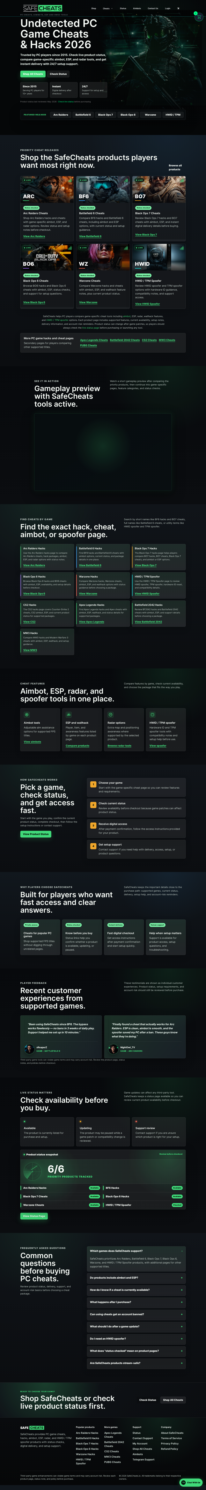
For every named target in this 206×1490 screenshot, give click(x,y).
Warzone (150, 114)
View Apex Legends (91, 621)
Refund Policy (169, 1448)
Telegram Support (143, 1459)
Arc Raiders (60, 114)
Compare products (77, 745)
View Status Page (34, 1216)
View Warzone (88, 302)
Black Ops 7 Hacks (87, 1443)
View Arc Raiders (34, 236)
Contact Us (153, 8)
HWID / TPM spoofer (57, 320)
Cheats (106, 8)
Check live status (66, 102)
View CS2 (29, 621)
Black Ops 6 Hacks (87, 1448)
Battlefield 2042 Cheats (125, 340)
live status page (90, 327)
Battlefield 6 (83, 114)
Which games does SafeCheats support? (116, 1251)
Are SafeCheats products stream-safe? (115, 1363)
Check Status (58, 73)
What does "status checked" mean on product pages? (124, 1350)
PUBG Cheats (88, 345)
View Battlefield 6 (90, 236)
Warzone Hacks (85, 1454)
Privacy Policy (170, 1443)
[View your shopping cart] (178, 8)
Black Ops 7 (105, 114)
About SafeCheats (172, 1432)
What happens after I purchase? (110, 1302)
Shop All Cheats (33, 73)
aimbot (127, 316)
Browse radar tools (119, 745)
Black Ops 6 (128, 114)
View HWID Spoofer (147, 303)
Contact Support (143, 1438)
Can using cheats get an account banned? (117, 1314)
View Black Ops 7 (146, 234)
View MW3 (30, 650)
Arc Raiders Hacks (87, 1432)
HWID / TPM (173, 114)
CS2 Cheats (149, 340)
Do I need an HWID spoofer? (108, 1338)
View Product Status (36, 834)
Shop (93, 8)
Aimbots (137, 8)
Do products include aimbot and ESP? (114, 1277)
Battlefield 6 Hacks (87, 1438)
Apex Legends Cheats (94, 340)
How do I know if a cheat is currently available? (120, 1290)
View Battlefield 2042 (148, 621)
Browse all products (175, 167)
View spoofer (158, 745)
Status (123, 8)
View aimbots (32, 741)
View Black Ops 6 (34, 302)
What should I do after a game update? (114, 1326)
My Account (140, 1443)
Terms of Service (171, 1438)
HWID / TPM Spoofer (83, 1461)
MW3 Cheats (167, 340)
